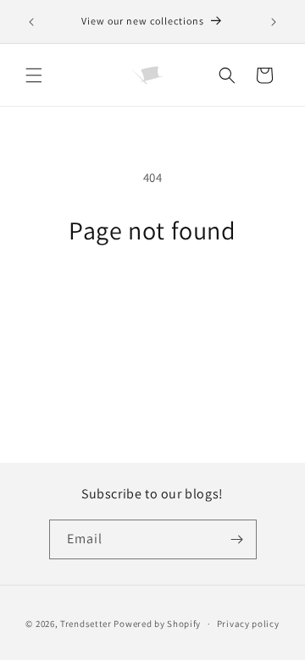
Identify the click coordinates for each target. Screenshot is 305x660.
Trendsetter (87, 624)
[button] (34, 75)
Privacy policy (248, 624)
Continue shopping (153, 292)
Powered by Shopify (157, 624)
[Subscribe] (237, 539)
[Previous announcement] (31, 22)
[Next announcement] (273, 22)
